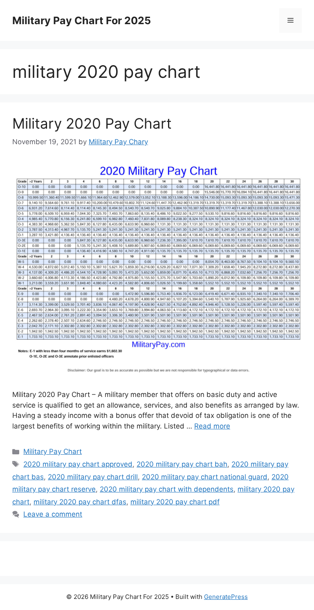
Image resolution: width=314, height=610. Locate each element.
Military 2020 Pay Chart (92, 123)
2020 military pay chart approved (77, 464)
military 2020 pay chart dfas (80, 502)
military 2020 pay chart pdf (175, 502)
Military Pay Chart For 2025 (81, 20)
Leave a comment (52, 514)
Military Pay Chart (52, 451)
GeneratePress (226, 597)
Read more (212, 426)
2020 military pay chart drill (93, 477)
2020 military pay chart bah (182, 464)
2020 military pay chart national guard (204, 477)
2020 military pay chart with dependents (166, 489)
